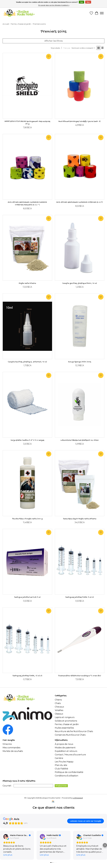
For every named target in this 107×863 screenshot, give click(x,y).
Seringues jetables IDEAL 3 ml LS (79, 597)
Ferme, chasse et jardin (21, 24)
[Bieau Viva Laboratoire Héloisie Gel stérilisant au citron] (79, 405)
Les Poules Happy (64, 761)
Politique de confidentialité (69, 772)
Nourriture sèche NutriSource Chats (74, 731)
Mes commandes (11, 747)
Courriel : (7, 785)
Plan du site (61, 765)
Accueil (6, 24)
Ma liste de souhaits (13, 751)
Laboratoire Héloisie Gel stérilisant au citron (80, 440)
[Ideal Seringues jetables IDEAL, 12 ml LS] (27, 640)
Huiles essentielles (64, 728)
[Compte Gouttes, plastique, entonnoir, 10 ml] (27, 326)
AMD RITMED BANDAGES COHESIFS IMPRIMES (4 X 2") (79, 202)
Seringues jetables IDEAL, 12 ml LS (27, 676)
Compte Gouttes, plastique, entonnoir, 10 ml (27, 362)
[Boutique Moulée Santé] (19, 13)
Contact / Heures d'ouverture (70, 754)
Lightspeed (78, 798)
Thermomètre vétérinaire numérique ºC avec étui (79, 676)
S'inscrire (7, 744)
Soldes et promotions (66, 721)
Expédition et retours (66, 751)
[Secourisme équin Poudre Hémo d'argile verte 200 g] (27, 483)
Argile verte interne (27, 283)
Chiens (58, 700)
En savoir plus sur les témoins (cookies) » (53, 5)
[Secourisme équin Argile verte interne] (27, 248)
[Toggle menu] (101, 13)
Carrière (59, 758)
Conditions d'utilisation (66, 775)
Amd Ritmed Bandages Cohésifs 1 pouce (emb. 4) (79, 121)
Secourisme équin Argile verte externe (79, 519)
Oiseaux (59, 714)
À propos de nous (64, 744)
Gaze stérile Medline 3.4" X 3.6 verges (27, 440)
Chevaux (59, 707)
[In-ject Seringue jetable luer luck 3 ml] (27, 561)
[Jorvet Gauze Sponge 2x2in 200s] (79, 326)
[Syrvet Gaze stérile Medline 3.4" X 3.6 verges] (27, 405)
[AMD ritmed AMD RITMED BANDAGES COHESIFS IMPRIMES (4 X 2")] (79, 167)
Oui (81, 2)
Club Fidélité (61, 768)
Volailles (59, 710)
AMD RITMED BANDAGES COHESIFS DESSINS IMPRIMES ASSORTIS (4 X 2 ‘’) (27, 203)
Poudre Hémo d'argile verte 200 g (27, 519)
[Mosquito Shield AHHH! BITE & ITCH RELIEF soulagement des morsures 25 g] (27, 86)
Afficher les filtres (53, 41)
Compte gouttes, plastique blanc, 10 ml (79, 283)
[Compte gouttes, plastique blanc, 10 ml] (79, 248)
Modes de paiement (65, 747)
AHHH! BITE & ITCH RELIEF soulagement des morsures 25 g (27, 122)
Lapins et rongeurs (64, 717)
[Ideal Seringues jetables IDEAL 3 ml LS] (79, 561)
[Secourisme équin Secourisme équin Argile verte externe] (79, 483)
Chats (58, 703)
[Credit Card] (53, 801)
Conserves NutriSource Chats (70, 735)
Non (88, 2)
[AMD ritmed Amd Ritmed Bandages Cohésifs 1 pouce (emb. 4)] (79, 86)
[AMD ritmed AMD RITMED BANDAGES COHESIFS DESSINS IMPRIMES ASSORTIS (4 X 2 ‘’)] (27, 167)
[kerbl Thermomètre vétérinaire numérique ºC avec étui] (79, 640)
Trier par (66, 48)
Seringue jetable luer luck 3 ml (27, 597)
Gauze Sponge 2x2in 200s (79, 362)
